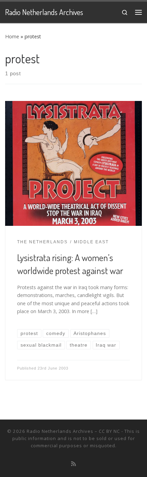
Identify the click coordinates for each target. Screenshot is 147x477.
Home (12, 36)
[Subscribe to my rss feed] (73, 464)
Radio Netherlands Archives (60, 431)
